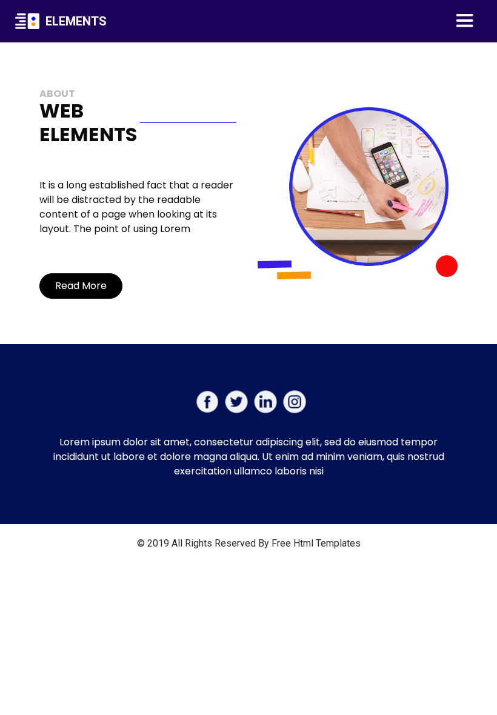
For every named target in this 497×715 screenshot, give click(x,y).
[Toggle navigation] (465, 21)
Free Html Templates (316, 543)
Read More (81, 286)
